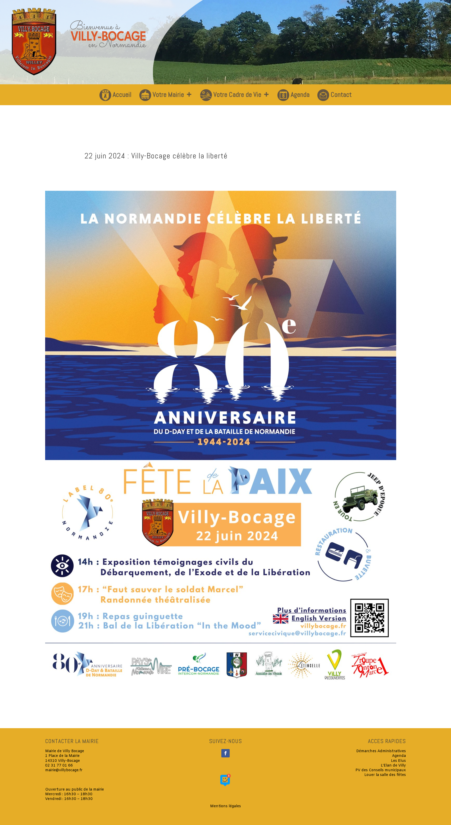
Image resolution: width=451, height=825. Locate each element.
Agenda (300, 94)
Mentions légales (225, 806)
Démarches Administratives (381, 751)
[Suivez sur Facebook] (225, 753)
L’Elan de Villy (393, 765)
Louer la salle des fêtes (385, 775)
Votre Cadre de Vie (237, 94)
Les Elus (398, 760)
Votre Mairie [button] (168, 94)
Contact (341, 94)
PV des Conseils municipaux (380, 770)
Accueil (122, 94)
